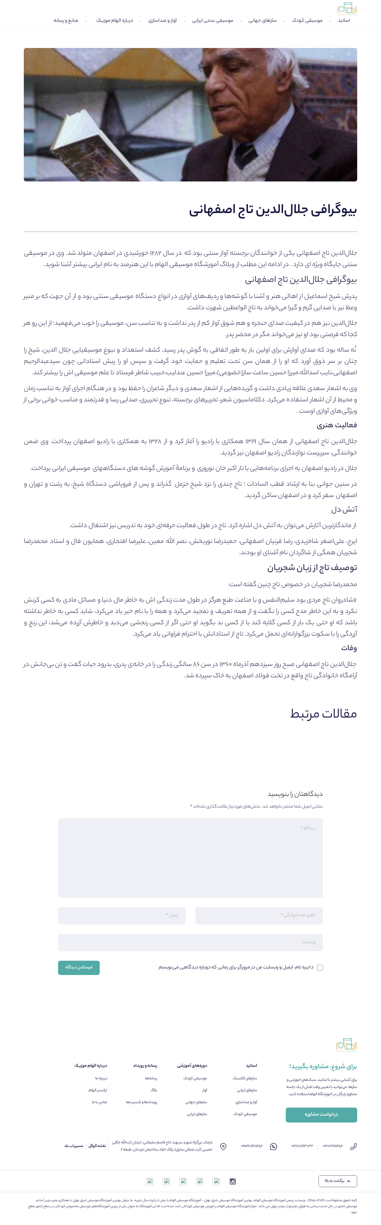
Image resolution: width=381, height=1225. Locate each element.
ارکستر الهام (98, 1090)
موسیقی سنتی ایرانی (212, 21)
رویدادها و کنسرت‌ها (141, 1102)
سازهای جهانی (263, 21)
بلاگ (154, 1090)
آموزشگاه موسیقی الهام (187, 265)
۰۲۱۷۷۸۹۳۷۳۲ (302, 1146)
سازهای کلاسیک (245, 1078)
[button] (337, 1181)
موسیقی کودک (307, 21)
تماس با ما (99, 1102)
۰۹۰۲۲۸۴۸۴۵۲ (252, 1146)
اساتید (344, 21)
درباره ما (101, 1078)
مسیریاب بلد (73, 1146)
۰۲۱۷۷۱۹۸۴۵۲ (333, 1146)
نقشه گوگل (97, 1146)
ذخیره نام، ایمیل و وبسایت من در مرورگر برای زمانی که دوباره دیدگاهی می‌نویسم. (235, 968)
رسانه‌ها (151, 1078)
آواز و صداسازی (162, 21)
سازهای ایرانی (247, 1090)
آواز (205, 1090)
